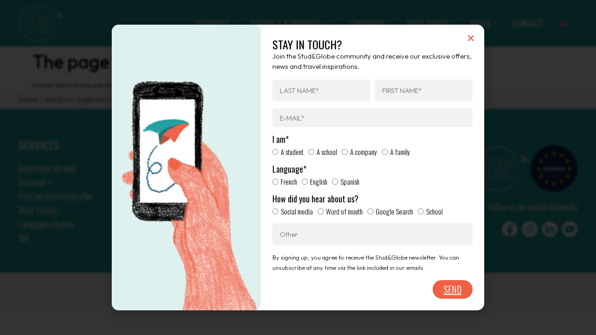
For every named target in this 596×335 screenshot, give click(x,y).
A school (327, 152)
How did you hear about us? (315, 199)
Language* (289, 169)
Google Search (394, 211)
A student (292, 152)
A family (400, 152)
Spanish (349, 181)
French (289, 181)
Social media (297, 211)
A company (363, 152)
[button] (471, 38)
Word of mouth (344, 211)
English (318, 181)
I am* (280, 139)
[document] (298, 167)
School (434, 211)
